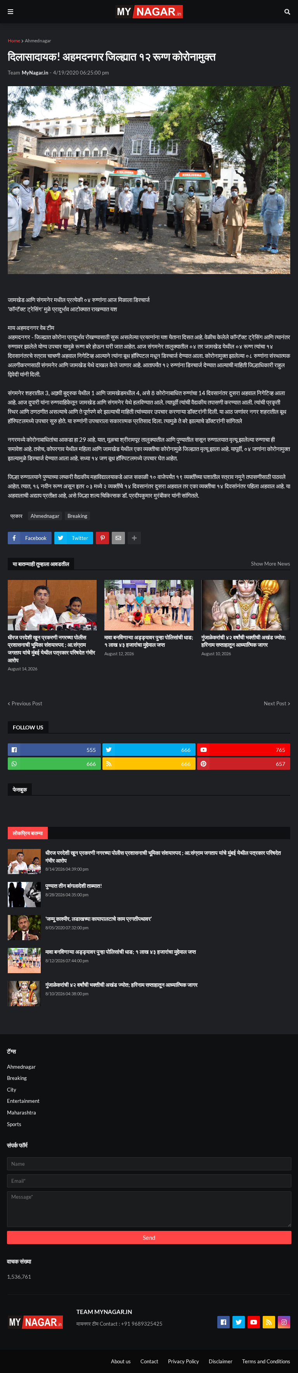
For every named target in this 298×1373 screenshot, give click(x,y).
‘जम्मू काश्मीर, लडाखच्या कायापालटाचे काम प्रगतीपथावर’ (98, 918)
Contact (149, 1361)
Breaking (77, 516)
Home (14, 40)
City (11, 1090)
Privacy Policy (183, 1361)
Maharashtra (21, 1112)
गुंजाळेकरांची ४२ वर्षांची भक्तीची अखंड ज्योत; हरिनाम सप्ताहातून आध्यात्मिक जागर (243, 641)
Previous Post (27, 703)
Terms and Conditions (266, 1361)
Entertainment (23, 1101)
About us (121, 1361)
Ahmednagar (38, 40)
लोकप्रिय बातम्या (28, 833)
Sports (14, 1124)
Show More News (270, 564)
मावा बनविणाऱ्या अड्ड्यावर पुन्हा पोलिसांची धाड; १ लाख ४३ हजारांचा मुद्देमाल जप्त (148, 641)
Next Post (275, 703)
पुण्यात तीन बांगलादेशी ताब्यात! (73, 885)
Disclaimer (220, 1361)
